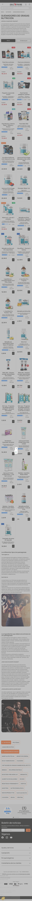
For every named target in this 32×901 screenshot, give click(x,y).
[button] (16, 448)
